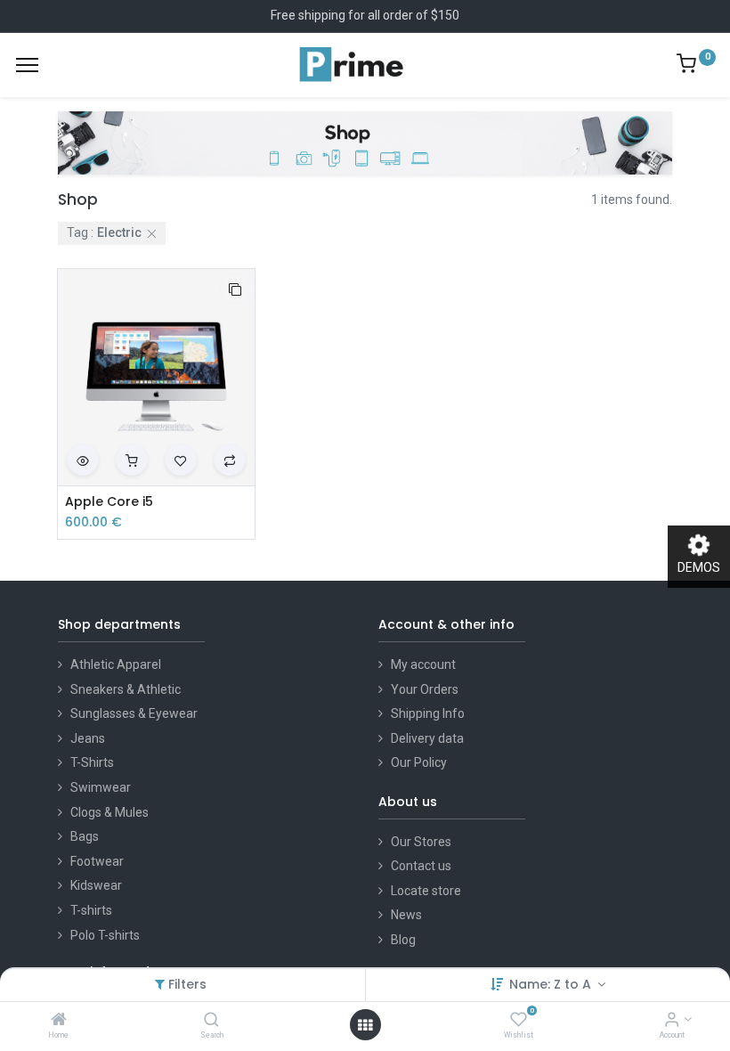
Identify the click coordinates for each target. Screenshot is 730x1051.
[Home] (59, 1021)
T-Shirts (92, 762)
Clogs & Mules (109, 812)
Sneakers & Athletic (125, 689)
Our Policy (419, 762)
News (406, 915)
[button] (235, 288)
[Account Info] (671, 1021)
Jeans (87, 738)
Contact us (421, 866)
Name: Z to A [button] (552, 984)
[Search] (211, 1021)
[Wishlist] (518, 1021)
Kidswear (96, 885)
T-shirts (91, 910)
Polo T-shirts (105, 935)
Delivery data (427, 738)
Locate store (426, 891)
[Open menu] (365, 1025)
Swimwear (100, 787)
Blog (403, 940)
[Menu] (27, 65)
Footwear (97, 861)
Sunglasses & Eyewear (134, 713)
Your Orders (424, 689)
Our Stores (421, 842)
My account (423, 664)
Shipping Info (428, 713)
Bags (84, 836)
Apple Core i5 (109, 501)
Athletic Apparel (115, 664)
